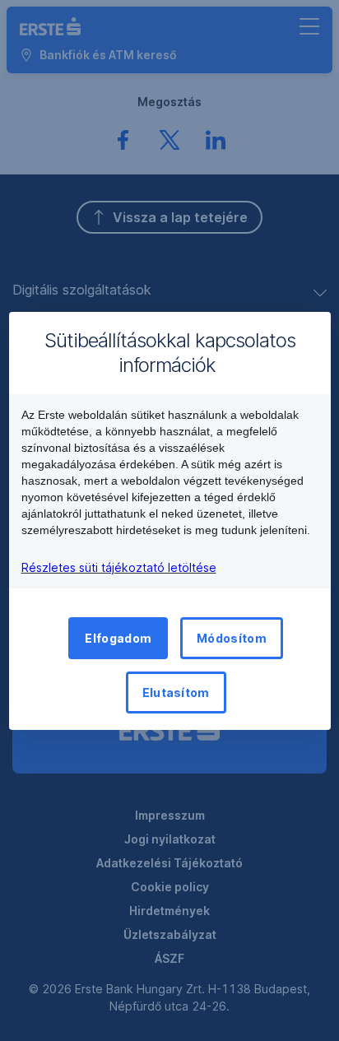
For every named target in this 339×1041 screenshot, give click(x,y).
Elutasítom (176, 692)
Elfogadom (118, 638)
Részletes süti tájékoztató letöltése (118, 567)
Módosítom (232, 638)
